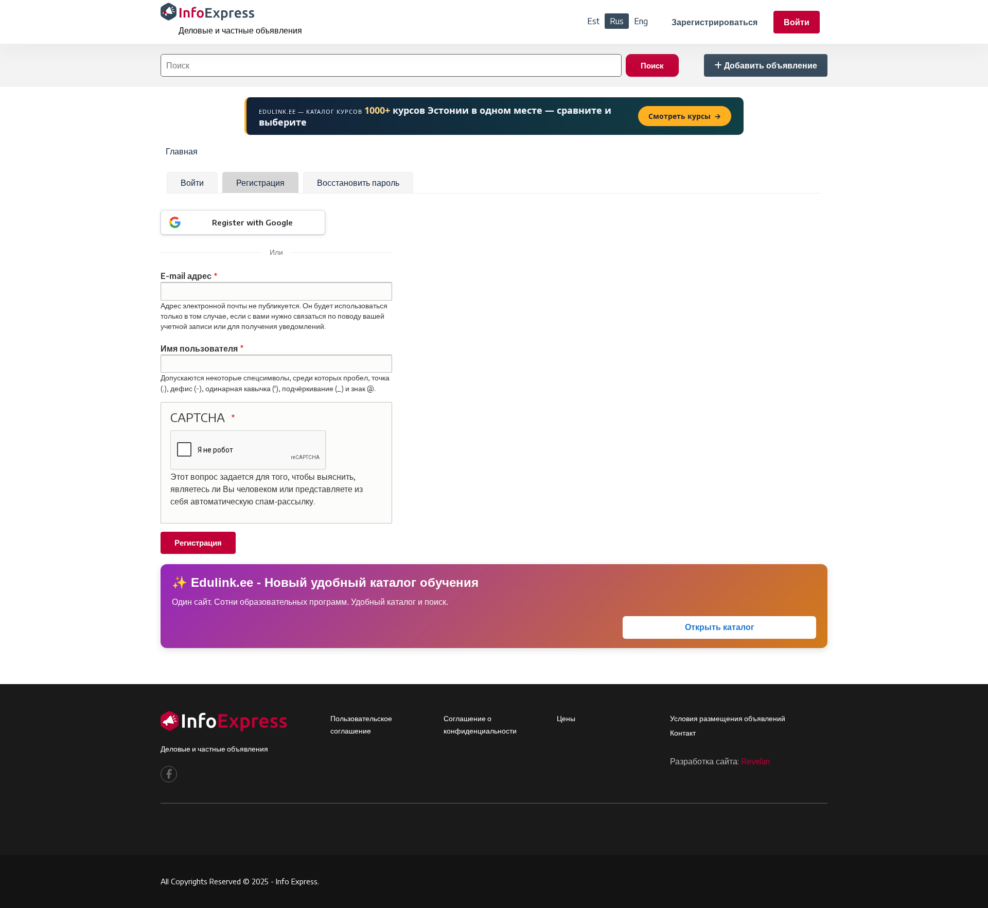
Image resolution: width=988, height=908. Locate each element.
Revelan (755, 761)
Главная (182, 151)
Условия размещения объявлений (727, 718)
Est (593, 21)
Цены (566, 718)
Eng (641, 21)
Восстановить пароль (358, 183)
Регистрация (260, 183)
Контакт (683, 732)
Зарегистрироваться (714, 22)
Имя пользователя (199, 348)
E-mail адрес (186, 276)
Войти (796, 22)
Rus (617, 21)
